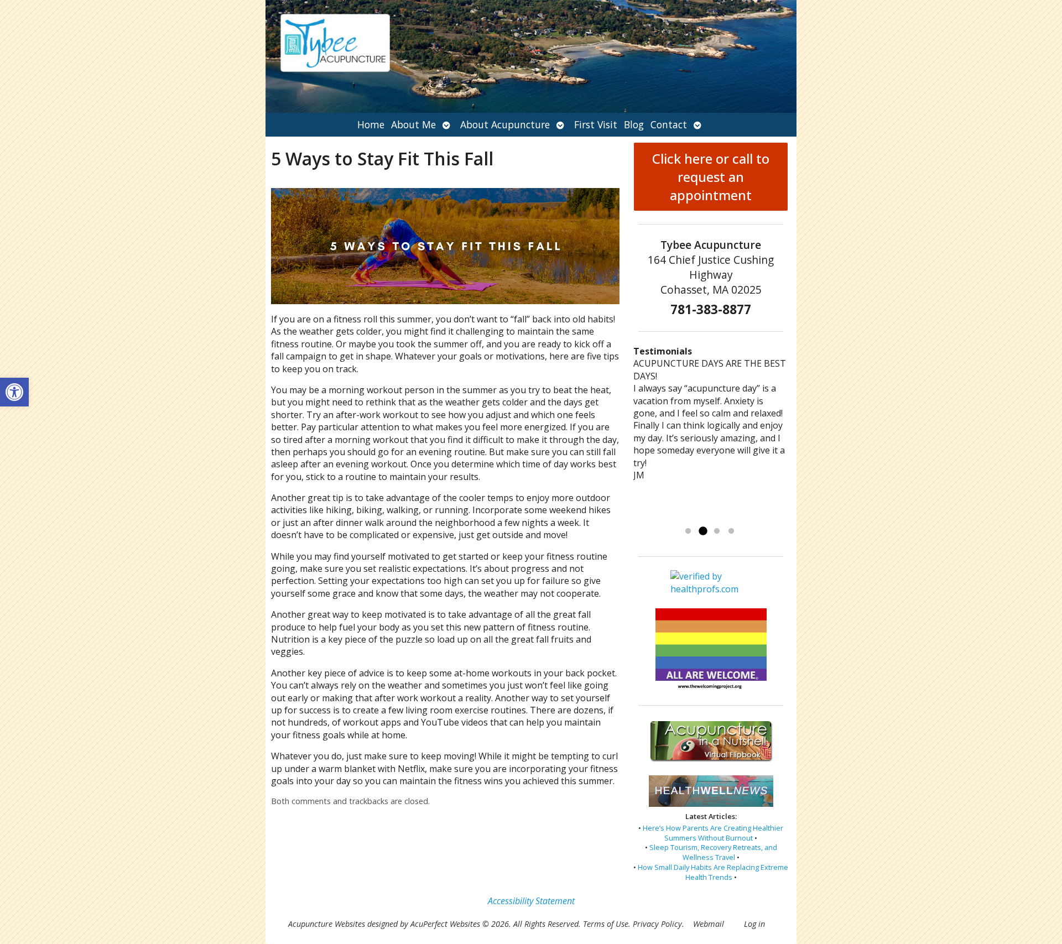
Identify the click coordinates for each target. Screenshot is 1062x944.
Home (370, 124)
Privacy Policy (657, 924)
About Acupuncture (505, 124)
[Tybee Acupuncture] (531, 56)
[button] (14, 392)
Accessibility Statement (531, 901)
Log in (754, 924)
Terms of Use (605, 924)
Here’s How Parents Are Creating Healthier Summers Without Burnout (713, 833)
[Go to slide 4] (731, 531)
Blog (634, 124)
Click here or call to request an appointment (710, 176)
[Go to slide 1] (688, 531)
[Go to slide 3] (716, 531)
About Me (413, 124)
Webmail (708, 924)
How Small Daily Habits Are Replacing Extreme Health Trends (713, 872)
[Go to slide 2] (702, 531)
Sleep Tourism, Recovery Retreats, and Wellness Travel (713, 852)
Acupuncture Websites (326, 924)
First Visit (595, 124)
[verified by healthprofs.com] (711, 589)
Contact (668, 124)
